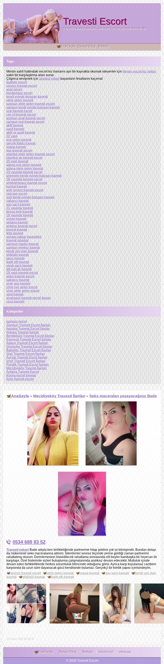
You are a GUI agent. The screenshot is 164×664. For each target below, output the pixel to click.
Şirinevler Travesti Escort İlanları (29, 346)
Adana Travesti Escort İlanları (27, 343)
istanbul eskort (49, 78)
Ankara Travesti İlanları (22, 332)
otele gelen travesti (60, 573)
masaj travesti (89, 573)
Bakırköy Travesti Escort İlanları (28, 350)
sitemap (125, 652)
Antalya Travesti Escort (22, 371)
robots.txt (106, 652)
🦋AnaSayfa (66, 46)
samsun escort (16, 321)
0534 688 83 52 (29, 542)
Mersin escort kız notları (139, 71)
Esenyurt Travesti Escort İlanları (28, 339)
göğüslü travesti (34, 577)
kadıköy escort (16, 82)
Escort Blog (87, 46)
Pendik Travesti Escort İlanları (27, 364)
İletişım (103, 46)
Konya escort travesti (21, 375)
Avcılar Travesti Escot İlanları (26, 357)
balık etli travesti (62, 577)
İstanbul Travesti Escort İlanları (28, 328)
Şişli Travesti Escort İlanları (25, 353)
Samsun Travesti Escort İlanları (28, 325)
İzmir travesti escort (20, 379)
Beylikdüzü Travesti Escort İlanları (30, 335)
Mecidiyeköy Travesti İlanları (26, 368)
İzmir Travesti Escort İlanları (25, 361)
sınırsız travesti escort (25, 573)
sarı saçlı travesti (117, 573)
